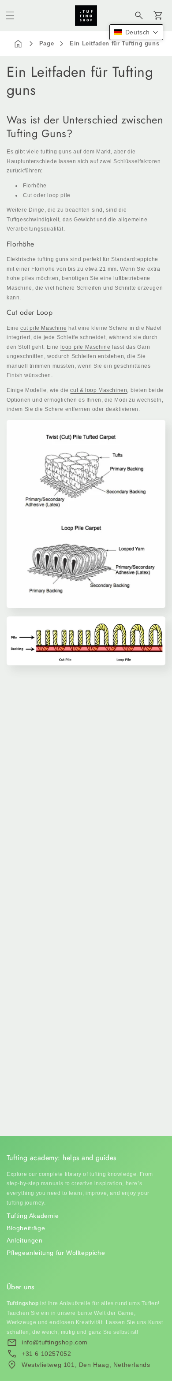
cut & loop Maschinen (98, 390)
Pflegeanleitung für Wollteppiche (56, 1252)
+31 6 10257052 (46, 1353)
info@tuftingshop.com (55, 1342)
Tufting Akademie (33, 1215)
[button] (10, 15)
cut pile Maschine (43, 328)
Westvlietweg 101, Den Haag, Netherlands (86, 1364)
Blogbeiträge (26, 1228)
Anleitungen (25, 1240)
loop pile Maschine (85, 347)
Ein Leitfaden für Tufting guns (114, 43)
